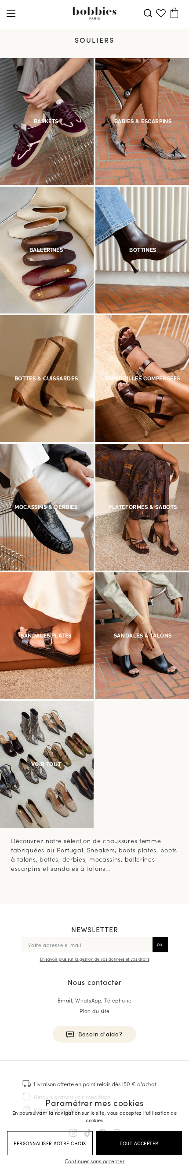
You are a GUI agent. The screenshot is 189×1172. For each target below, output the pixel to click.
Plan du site (95, 1010)
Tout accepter (139, 1143)
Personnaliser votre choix (50, 1143)
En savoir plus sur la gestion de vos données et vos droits (94, 959)
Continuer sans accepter (94, 1161)
